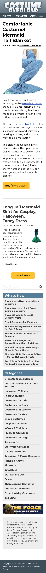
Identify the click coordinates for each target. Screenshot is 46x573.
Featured (20, 15)
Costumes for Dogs (16, 437)
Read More (11, 264)
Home (7, 15)
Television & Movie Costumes (22, 456)
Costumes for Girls (16, 400)
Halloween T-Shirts (16, 391)
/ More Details (16, 185)
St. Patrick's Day (15, 474)
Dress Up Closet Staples (19, 379)
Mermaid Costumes (30, 45)
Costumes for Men (16, 414)
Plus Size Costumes (16, 433)
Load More (23, 275)
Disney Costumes (15, 451)
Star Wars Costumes (17, 446)
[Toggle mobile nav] (41, 16)
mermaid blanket (24, 124)
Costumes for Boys (16, 405)
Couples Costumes (16, 423)
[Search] (40, 286)
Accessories (12, 442)
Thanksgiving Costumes (19, 484)
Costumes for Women (18, 409)
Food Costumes (14, 395)
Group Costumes (15, 419)
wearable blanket (32, 103)
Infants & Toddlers (16, 428)
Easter (8, 479)
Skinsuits (10, 465)
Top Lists (10, 498)
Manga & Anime (14, 460)
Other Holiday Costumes (19, 493)
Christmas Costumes (17, 488)
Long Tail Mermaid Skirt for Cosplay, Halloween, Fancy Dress (21, 214)
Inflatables (11, 470)
